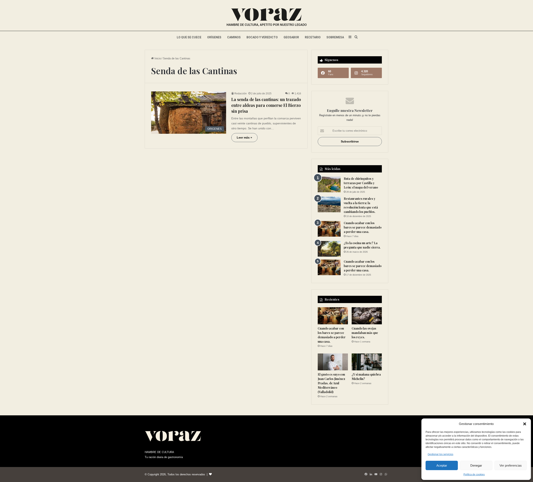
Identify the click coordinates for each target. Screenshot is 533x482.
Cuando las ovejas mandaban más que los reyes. (365, 332)
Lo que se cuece (189, 37)
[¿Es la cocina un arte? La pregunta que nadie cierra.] (329, 249)
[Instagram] (380, 474)
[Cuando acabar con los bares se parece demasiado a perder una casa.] (329, 229)
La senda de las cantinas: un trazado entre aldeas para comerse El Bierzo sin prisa (266, 105)
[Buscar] (356, 37)
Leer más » (244, 137)
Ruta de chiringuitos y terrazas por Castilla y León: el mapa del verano (361, 183)
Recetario (313, 37)
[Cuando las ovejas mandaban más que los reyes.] (367, 315)
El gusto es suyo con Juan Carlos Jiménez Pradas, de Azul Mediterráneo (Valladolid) (331, 383)
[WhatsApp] (385, 474)
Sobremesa (335, 37)
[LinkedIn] (370, 474)
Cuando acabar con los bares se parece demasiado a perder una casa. (362, 227)
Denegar (476, 465)
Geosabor (291, 37)
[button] (525, 424)
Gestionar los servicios (440, 454)
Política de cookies (474, 474)
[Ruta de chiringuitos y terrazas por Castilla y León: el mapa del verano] (329, 184)
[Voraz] (266, 17)
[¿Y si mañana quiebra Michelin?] (367, 362)
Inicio (157, 58)
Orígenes (214, 37)
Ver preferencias (510, 465)
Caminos (234, 37)
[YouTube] (375, 474)
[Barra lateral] (350, 37)
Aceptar (441, 465)
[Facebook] (365, 474)
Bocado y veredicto (262, 37)
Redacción (240, 93)
